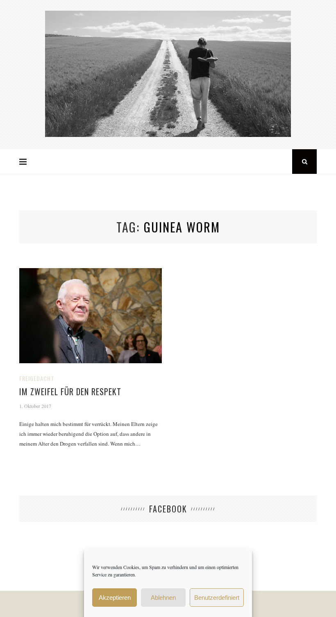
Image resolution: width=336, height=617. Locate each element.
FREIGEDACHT (36, 378)
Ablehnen (163, 597)
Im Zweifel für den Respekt (70, 391)
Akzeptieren (115, 597)
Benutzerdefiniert (216, 597)
